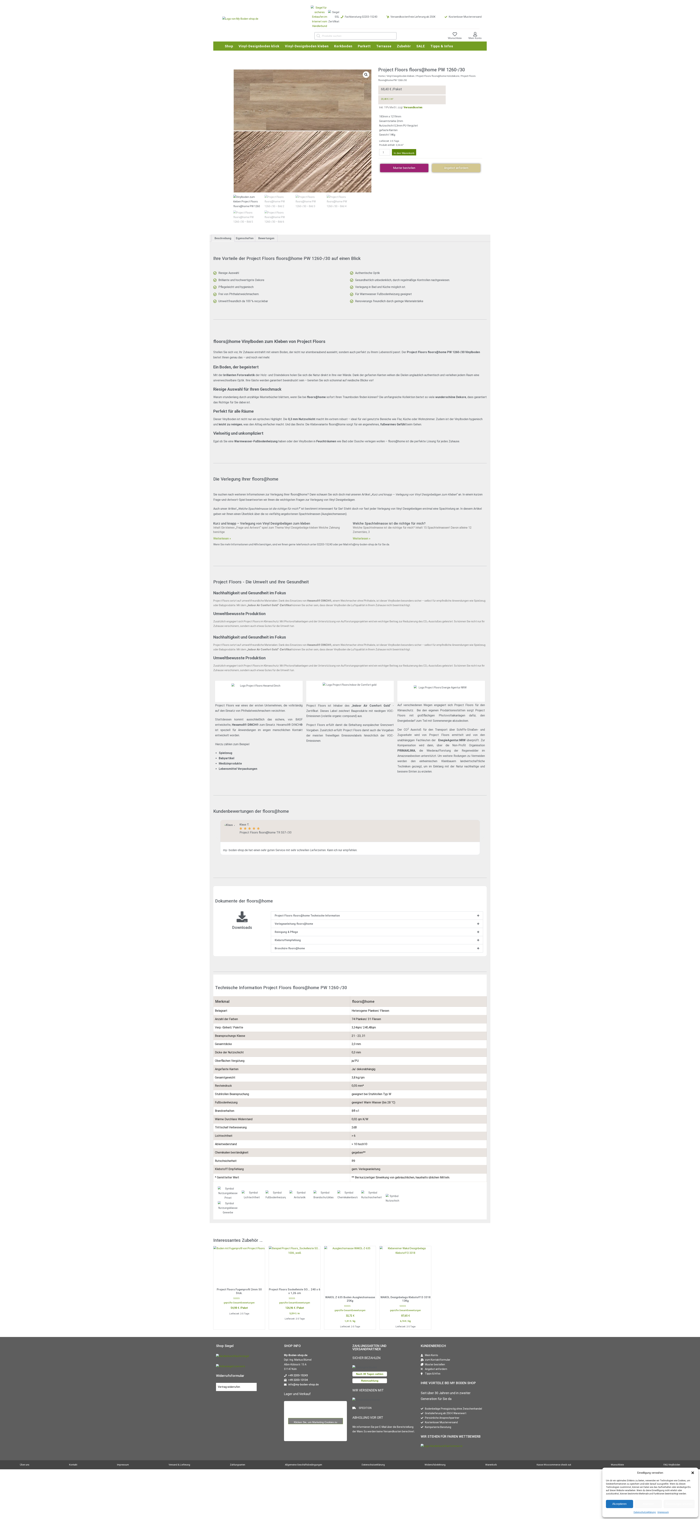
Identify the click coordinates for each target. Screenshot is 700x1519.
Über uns (24, 1464)
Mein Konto (475, 38)
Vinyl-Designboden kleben (400, 76)
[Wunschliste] (455, 34)
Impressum (663, 1512)
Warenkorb (491, 1464)
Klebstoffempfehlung (288, 940)
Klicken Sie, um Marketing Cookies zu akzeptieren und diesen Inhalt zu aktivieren (315, 1422)
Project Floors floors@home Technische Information (307, 915)
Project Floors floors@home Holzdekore (437, 76)
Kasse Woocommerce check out (554, 1464)
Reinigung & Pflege (286, 932)
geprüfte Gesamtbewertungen (239, 1302)
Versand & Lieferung (179, 1464)
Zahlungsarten (237, 1464)
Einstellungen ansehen (679, 1503)
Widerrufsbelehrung (435, 1464)
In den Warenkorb (404, 153)
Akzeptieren (619, 1503)
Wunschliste (455, 38)
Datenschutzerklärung (645, 1512)
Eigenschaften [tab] (245, 238)
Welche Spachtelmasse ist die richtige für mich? (389, 523)
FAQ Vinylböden (672, 1464)
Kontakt (73, 1464)
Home (381, 76)
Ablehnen (648, 1503)
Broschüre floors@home (290, 948)
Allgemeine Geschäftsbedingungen (303, 1464)
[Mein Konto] (475, 34)
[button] (693, 1473)
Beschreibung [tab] (223, 238)
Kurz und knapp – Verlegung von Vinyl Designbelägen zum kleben (261, 523)
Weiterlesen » (222, 538)
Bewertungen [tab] (266, 238)
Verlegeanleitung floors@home (294, 923)
